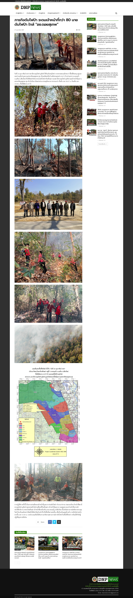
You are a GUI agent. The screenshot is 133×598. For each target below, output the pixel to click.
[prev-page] (16, 563)
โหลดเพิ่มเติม (102, 144)
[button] (116, 13)
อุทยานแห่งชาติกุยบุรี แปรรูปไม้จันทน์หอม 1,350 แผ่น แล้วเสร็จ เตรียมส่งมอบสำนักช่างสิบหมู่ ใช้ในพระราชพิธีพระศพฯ (24, 555)
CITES (40, 549)
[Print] (59, 522)
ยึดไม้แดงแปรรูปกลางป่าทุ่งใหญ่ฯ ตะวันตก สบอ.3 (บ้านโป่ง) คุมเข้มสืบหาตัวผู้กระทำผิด (107, 122)
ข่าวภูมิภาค (17, 549)
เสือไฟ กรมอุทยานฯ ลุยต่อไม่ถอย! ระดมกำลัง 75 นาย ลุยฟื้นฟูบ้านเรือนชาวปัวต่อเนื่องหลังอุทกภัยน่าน (108, 112)
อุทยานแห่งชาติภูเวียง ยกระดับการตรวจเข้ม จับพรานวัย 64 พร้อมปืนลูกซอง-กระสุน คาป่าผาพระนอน (108, 75)
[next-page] (19, 563)
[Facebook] (117, 6)
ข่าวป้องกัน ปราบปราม (68, 549)
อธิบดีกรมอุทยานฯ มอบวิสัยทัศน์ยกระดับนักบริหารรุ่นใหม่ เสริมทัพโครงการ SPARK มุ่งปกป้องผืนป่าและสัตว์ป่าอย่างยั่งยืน (107, 64)
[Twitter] (54, 522)
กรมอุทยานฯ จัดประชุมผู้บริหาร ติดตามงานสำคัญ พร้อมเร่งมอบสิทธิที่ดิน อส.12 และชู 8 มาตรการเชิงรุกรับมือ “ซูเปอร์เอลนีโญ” (48, 555)
